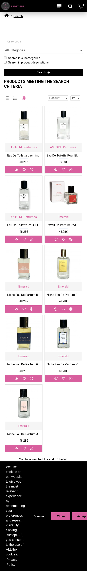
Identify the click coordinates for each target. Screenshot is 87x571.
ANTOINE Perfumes (24, 147)
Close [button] (61, 516)
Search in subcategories (24, 58)
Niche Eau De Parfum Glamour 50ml (23, 364)
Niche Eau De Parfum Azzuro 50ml (23, 434)
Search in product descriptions (28, 62)
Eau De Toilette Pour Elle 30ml (23, 225)
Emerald (63, 217)
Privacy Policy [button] (11, 562)
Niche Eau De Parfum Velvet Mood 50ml (63, 364)
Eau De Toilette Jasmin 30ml (23, 155)
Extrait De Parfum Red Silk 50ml (63, 225)
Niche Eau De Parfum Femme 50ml (63, 295)
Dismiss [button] (39, 516)
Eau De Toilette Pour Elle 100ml (63, 155)
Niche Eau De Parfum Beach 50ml (23, 295)
